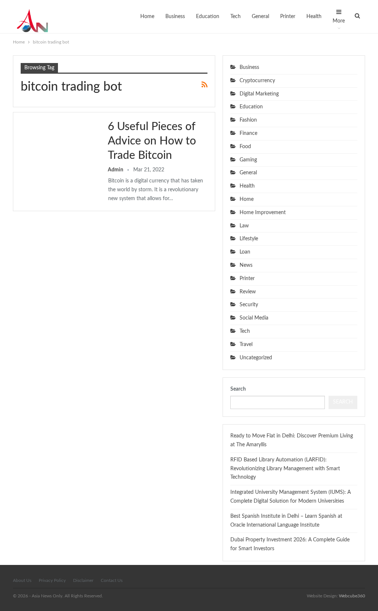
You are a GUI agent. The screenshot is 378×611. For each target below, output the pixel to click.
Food (245, 146)
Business (175, 16)
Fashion (248, 120)
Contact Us (112, 580)
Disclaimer (83, 580)
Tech (235, 16)
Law (244, 225)
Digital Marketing (259, 94)
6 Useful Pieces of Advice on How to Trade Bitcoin (152, 141)
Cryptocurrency (257, 80)
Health (314, 16)
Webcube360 (352, 596)
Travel (246, 344)
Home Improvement (263, 212)
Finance (248, 133)
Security (249, 304)
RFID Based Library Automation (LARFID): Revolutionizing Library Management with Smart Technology (285, 468)
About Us (22, 580)
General (260, 16)
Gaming (248, 160)
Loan (245, 252)
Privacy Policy (52, 580)
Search (238, 389)
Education (207, 16)
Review (248, 291)
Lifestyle (249, 238)
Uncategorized (256, 357)
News (246, 265)
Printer (287, 16)
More (339, 21)
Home (147, 16)
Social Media (254, 318)
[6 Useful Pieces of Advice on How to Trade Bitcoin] (59, 144)
